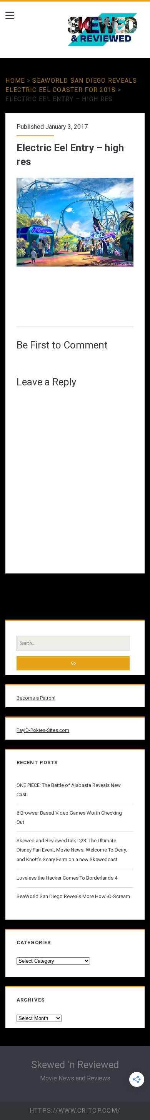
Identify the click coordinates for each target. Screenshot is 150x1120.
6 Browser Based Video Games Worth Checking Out (69, 817)
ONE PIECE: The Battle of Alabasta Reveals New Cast (69, 789)
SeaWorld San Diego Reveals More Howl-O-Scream (73, 896)
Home (15, 80)
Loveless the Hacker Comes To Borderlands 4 (67, 878)
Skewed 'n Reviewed (75, 1064)
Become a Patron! (36, 698)
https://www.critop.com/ (75, 1110)
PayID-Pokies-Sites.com (43, 730)
